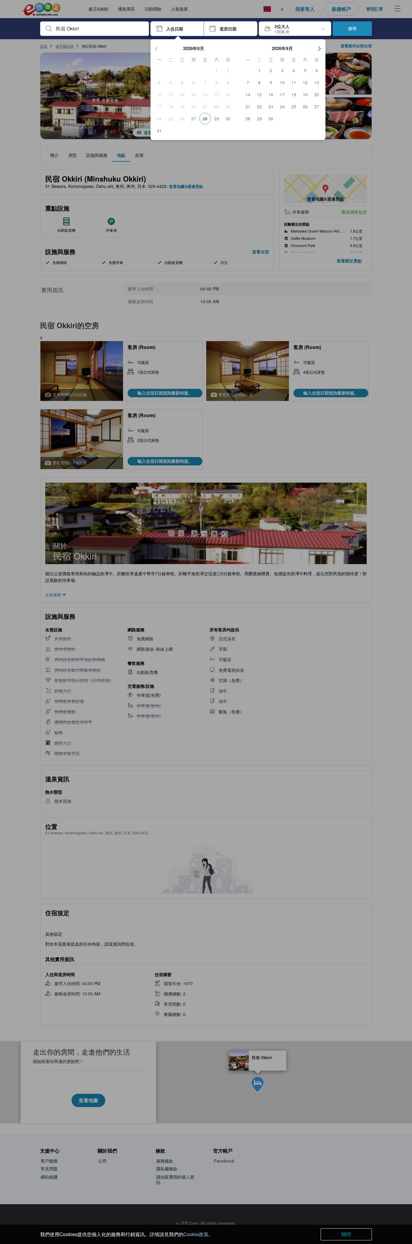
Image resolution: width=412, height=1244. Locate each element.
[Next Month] (319, 48)
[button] (177, 28)
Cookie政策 (195, 1234)
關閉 (346, 1234)
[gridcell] (216, 70)
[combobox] (99, 29)
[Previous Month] (156, 48)
